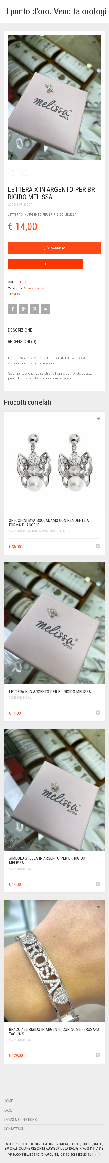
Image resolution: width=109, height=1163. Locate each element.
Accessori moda (20, 204)
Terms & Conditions (20, 1119)
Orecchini (63, 531)
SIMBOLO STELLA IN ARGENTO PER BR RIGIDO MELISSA (47, 860)
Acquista (57, 248)
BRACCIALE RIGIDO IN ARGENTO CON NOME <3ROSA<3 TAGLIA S (54, 1031)
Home (8, 1101)
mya (52, 531)
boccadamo (40, 531)
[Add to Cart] (98, 546)
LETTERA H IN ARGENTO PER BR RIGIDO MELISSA (50, 691)
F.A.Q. (8, 1110)
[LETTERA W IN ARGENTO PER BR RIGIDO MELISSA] (13, 171)
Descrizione (20, 330)
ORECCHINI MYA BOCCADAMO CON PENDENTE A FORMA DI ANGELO (49, 523)
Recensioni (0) (22, 341)
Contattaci (13, 1129)
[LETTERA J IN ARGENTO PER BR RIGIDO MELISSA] (26, 171)
